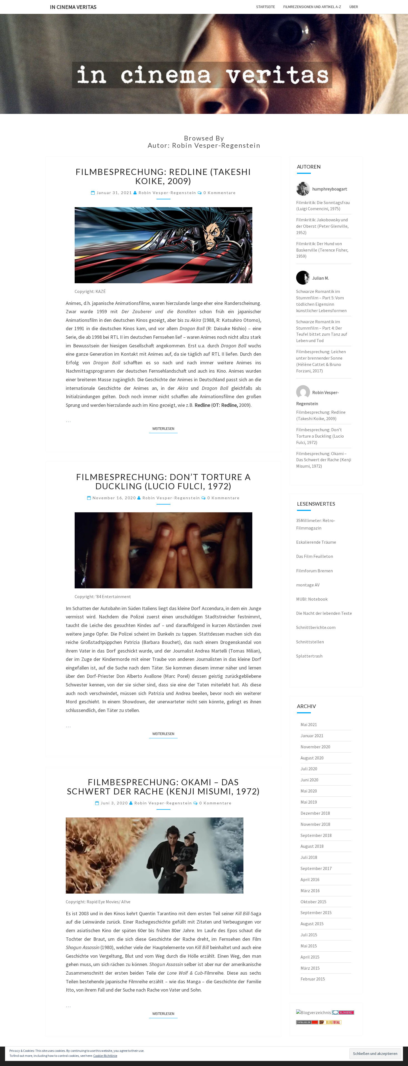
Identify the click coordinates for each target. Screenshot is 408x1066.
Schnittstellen (310, 641)
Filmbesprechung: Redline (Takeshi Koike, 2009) (163, 176)
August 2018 (312, 846)
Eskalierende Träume (316, 542)
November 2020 (315, 746)
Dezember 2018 (315, 813)
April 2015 (310, 957)
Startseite (265, 6)
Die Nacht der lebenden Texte (324, 613)
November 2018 (315, 824)
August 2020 (312, 758)
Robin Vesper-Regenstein (167, 192)
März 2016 (310, 890)
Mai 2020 (309, 791)
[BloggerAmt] (313, 1014)
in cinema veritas (73, 6)
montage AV (307, 585)
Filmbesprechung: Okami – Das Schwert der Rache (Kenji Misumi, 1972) (163, 786)
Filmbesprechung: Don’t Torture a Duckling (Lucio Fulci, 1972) (163, 481)
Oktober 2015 (313, 901)
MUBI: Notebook (312, 599)
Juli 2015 (309, 934)
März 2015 (310, 968)
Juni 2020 (309, 779)
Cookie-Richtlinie (105, 1056)
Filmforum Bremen (314, 570)
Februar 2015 (313, 979)
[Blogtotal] (330, 1024)
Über (353, 6)
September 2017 (316, 868)
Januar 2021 (312, 735)
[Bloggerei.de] (343, 1014)
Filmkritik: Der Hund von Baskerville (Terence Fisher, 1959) (322, 250)
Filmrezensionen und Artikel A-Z (312, 6)
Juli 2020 (309, 768)
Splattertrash (309, 656)
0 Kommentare (219, 192)
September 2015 (316, 912)
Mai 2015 (309, 946)
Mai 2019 (309, 802)
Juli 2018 (309, 857)
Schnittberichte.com (316, 627)
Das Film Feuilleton (314, 556)
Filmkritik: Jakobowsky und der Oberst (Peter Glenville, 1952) (322, 226)
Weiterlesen (165, 428)
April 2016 (310, 879)
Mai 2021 (309, 724)
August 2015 (312, 923)
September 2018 (316, 835)
